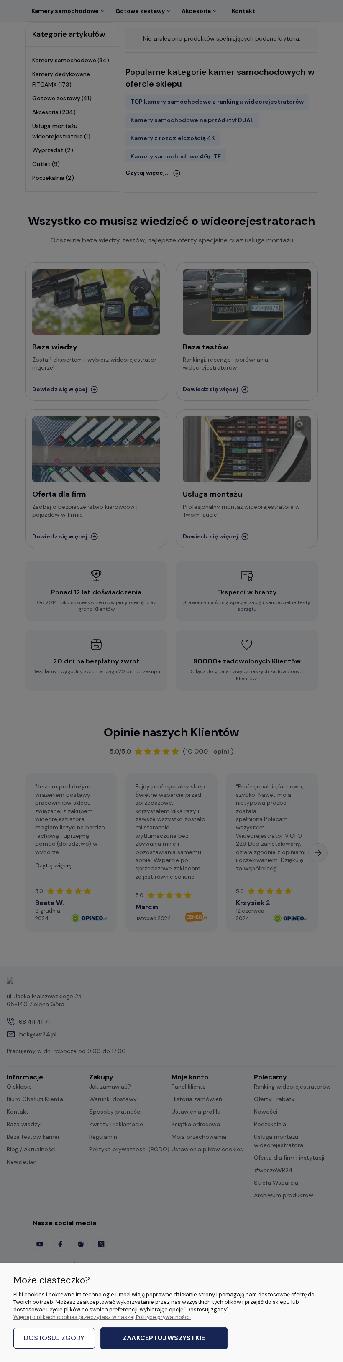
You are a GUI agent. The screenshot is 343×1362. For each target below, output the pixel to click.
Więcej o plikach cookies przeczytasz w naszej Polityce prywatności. (102, 1317)
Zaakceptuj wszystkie (164, 1338)
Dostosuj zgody (54, 1338)
